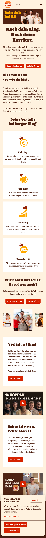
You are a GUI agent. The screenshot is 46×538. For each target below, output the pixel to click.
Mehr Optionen (10, 516)
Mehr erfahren (15, 378)
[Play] (23, 403)
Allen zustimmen (12, 531)
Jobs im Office (33, 66)
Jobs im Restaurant (15, 66)
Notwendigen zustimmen (15, 525)
